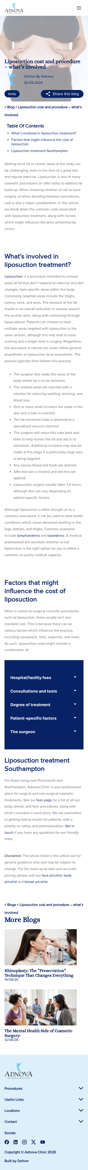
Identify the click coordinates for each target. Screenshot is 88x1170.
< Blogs (10, 905)
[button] (79, 7)
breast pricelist (36, 882)
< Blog (9, 107)
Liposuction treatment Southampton (39, 151)
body (12, 94)
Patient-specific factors (33, 718)
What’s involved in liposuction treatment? (43, 133)
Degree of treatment (30, 704)
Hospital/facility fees (30, 677)
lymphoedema (28, 535)
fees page (44, 800)
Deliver (23, 1161)
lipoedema (55, 535)
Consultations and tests (33, 691)
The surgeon (22, 731)
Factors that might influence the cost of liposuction (42, 142)
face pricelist (52, 875)
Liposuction (14, 276)
